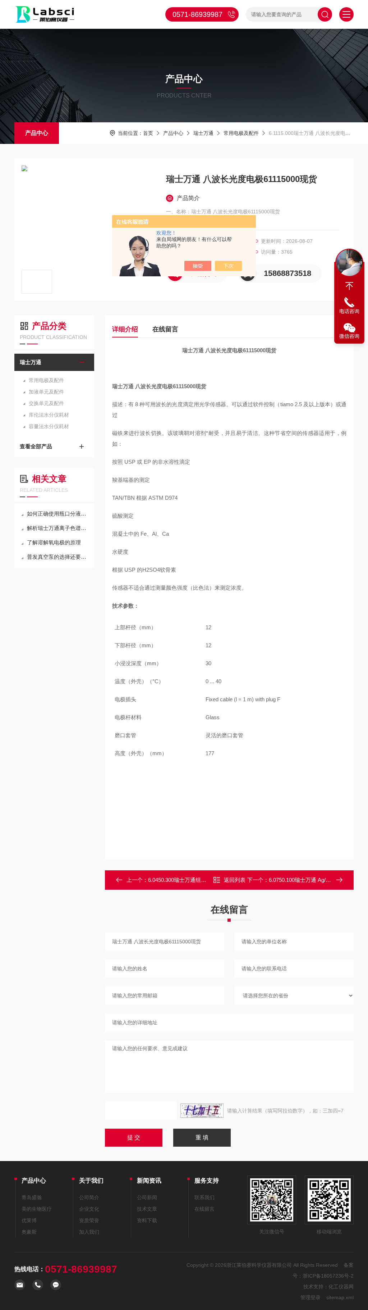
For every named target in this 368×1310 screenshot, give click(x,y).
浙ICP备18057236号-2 (328, 1276)
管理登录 (310, 1297)
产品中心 (36, 133)
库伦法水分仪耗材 (49, 415)
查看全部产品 (36, 446)
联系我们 (204, 1197)
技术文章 (147, 1209)
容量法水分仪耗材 (49, 426)
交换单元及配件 (46, 403)
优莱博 (29, 1220)
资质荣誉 (89, 1220)
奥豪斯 (29, 1232)
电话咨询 (349, 311)
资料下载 (147, 1220)
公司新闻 (147, 1197)
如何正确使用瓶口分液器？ (58, 514)
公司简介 (89, 1197)
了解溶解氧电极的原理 (54, 542)
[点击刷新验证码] (202, 1110)
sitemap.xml (340, 1297)
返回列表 (234, 880)
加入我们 (89, 1232)
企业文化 (89, 1209)
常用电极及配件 (241, 133)
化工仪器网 (341, 1286)
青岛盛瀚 (32, 1197)
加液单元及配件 (46, 392)
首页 (148, 133)
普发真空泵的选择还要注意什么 (58, 557)
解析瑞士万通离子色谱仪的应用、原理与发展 (58, 528)
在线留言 (165, 329)
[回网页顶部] (349, 286)
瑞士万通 (203, 133)
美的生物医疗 (37, 1209)
